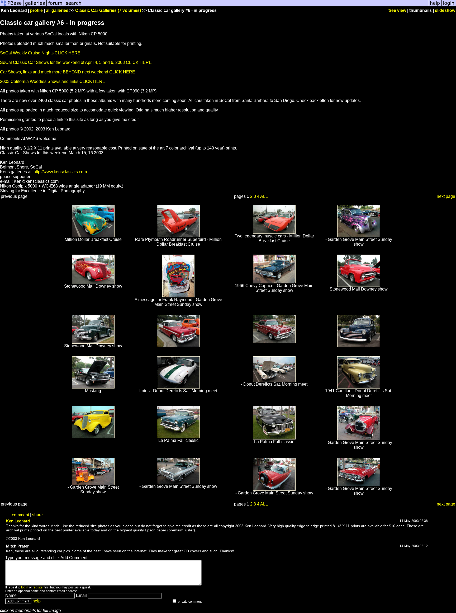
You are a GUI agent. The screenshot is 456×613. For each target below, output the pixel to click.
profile (36, 10)
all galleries (57, 10)
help (36, 601)
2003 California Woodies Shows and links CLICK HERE (52, 81)
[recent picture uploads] (35, 6)
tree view (397, 10)
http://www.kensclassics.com (60, 172)
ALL (264, 196)
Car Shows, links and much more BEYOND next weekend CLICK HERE (67, 72)
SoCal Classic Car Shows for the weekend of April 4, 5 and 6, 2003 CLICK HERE (76, 62)
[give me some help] (435, 6)
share (37, 515)
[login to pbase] (449, 6)
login (24, 587)
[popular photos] (255, 6)
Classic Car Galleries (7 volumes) (108, 10)
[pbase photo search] (73, 6)
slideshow (445, 10)
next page (446, 196)
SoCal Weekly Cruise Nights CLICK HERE (40, 53)
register (38, 587)
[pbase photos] (11, 6)
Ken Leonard (18, 521)
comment (20, 515)
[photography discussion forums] (55, 6)
